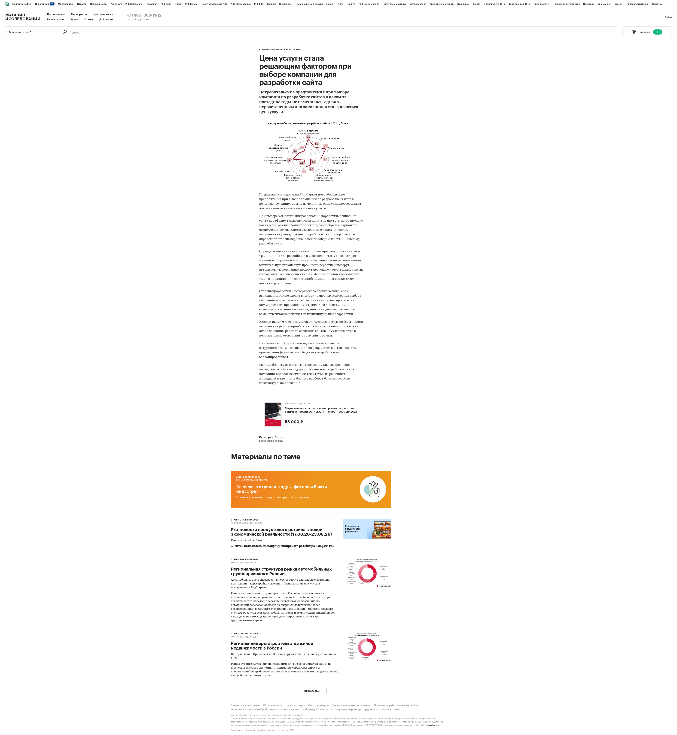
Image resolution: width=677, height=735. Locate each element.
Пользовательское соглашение (351, 705)
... (668, 3)
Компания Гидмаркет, (272, 49)
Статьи (88, 19)
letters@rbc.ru (432, 724)
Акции (74, 19)
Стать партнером (318, 705)
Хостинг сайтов (390, 709)
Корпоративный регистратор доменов (354, 709)
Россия (279, 437)
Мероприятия (79, 14)
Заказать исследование (245, 705)
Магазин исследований (22, 17)
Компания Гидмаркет (297, 404)
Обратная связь (272, 705)
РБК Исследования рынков (252, 480)
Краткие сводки (103, 14)
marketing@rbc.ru (138, 19)
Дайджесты (106, 19)
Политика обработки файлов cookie (396, 705)
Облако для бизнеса (315, 709)
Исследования (56, 14)
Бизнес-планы (55, 19)
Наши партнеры (295, 705)
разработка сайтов (271, 441)
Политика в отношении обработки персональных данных (265, 709)
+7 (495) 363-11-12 (144, 15)
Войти (668, 17)
